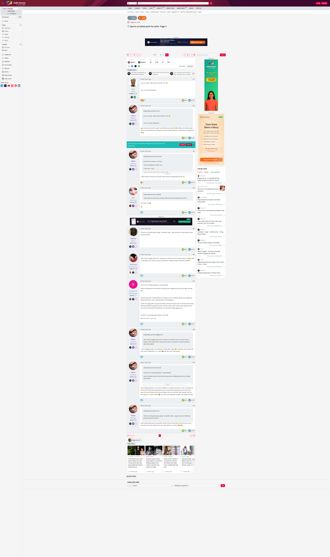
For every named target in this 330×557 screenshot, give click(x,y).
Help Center (8, 79)
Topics (144, 8)
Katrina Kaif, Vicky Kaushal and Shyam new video (211, 211)
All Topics (7, 47)
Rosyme (220, 236)
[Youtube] (9, 85)
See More (4, 50)
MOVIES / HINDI (149, 456)
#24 (194, 188)
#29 (194, 362)
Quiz (151, 8)
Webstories (181, 8)
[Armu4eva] (139, 62)
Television (7, 28)
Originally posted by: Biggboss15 (153, 335)
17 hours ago (210, 266)
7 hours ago (213, 215)
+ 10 (136, 299)
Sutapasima (219, 183)
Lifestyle (6, 37)
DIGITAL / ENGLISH (168, 456)
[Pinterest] (15, 85)
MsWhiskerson (218, 226)
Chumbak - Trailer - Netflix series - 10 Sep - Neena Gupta (211, 233)
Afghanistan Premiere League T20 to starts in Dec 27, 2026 (211, 263)
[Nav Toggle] (2, 3)
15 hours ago (210, 256)
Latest (200, 172)
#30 (194, 405)
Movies (6, 31)
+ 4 (136, 205)
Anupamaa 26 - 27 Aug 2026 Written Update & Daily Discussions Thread (208, 179)
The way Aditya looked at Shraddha (208, 243)
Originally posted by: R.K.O (152, 411)
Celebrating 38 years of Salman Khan (209, 273)
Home (6, 21)
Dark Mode (5, 17)
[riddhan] (129, 62)
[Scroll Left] (128, 74)
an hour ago (211, 204)
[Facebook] (2, 85)
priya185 (220, 215)
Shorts (6, 72)
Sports (6, 40)
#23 (194, 151)
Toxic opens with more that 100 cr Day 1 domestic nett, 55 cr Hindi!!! (210, 222)
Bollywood (202, 208)
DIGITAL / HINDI (185, 456)
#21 (194, 79)
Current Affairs (203, 197)
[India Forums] (16, 3)
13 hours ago (213, 236)
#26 (194, 254)
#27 (194, 281)
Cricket (201, 249)
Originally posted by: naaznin (152, 367)
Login (318, 3)
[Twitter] (5, 85)
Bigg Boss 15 (135, 22)
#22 (194, 105)
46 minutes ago (210, 193)
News (4, 25)
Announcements (215, 172)
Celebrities (7, 55)
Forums (4, 44)
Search (223, 55)
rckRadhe (219, 245)
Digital (6, 34)
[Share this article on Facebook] (132, 66)
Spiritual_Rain (218, 256)
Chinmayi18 (219, 193)
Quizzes (6, 68)
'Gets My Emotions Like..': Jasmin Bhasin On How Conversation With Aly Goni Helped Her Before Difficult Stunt (136, 463)
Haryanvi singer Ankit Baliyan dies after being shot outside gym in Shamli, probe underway (189, 462)
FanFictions (170, 8)
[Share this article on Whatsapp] (139, 66)
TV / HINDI (130, 456)
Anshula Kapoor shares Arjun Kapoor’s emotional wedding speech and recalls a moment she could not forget (154, 463)
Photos (198, 8)
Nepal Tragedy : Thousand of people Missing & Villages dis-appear (209, 252)
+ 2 (136, 123)
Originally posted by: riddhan (152, 194)
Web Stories (8, 75)
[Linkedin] (19, 85)
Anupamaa (202, 176)
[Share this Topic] (128, 66)
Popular (206, 172)
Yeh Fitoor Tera (204, 186)
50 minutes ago (210, 183)
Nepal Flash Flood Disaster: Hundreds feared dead (209, 201)
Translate (13, 13)
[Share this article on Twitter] (135, 66)
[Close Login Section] (193, 144)
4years (132, 62)
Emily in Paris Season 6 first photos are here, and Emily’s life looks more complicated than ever (171, 463)
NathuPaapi (219, 204)
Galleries (7, 61)
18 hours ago (212, 275)
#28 (194, 329)
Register (324, 3)
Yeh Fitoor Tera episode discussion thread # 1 (208, 190)
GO (211, 3)
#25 (194, 228)
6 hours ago (212, 245)
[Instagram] (12, 85)
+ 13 (136, 272)
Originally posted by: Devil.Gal (152, 156)
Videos (6, 58)
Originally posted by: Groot (152, 111)
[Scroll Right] (194, 74)
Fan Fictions (8, 65)
